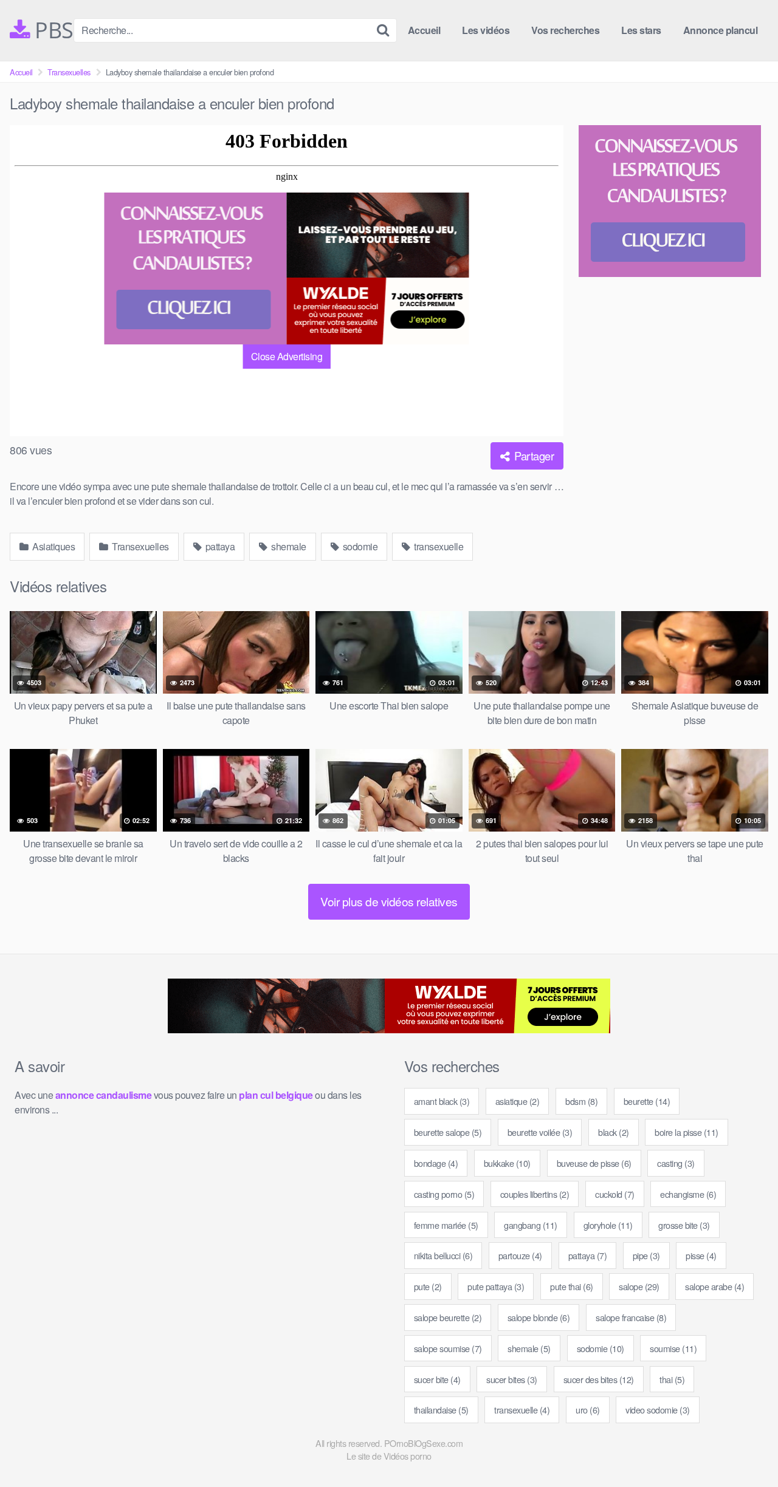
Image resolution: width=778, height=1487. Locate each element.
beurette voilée (540, 1132)
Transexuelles (69, 72)
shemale (287, 546)
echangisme (688, 1194)
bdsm (581, 1101)
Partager (533, 455)
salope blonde (539, 1317)
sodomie (358, 546)
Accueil (424, 30)
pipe (646, 1255)
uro (588, 1409)
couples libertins (535, 1194)
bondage (436, 1163)
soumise (673, 1348)
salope (639, 1286)
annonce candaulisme (103, 1095)
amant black (442, 1101)
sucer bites (511, 1379)
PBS (52, 30)
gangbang (530, 1225)
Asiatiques (52, 546)
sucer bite (437, 1379)
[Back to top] (744, 1448)
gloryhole (608, 1225)
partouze (520, 1255)
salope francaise (631, 1317)
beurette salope (448, 1132)
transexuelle (438, 546)
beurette (647, 1101)
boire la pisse (686, 1132)
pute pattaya (495, 1286)
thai (671, 1379)
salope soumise (448, 1348)
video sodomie (657, 1409)
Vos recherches (565, 30)
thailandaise (441, 1409)
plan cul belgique (276, 1095)
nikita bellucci (443, 1255)
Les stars (641, 30)
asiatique (517, 1101)
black (613, 1132)
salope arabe (714, 1286)
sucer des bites (598, 1379)
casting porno (444, 1194)
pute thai (571, 1286)
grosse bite (684, 1225)
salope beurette (448, 1317)
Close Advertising (287, 356)
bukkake (507, 1163)
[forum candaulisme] (196, 268)
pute (428, 1286)
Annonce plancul (720, 30)
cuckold (615, 1194)
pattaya (219, 546)
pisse (701, 1255)
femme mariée (446, 1225)
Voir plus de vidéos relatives (389, 901)
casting (676, 1163)
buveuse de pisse (594, 1163)
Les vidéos (485, 30)
